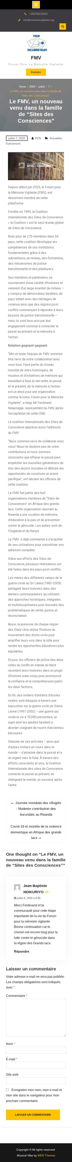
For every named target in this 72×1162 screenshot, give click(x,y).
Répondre (21, 951)
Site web (12, 1074)
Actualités (56, 138)
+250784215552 (38, 13)
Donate (36, 72)
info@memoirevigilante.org (38, 20)
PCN (38, 138)
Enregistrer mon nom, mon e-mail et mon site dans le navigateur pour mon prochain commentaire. (34, 1095)
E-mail (11, 1059)
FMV (36, 57)
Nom (10, 1044)
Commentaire (16, 995)
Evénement (13, 143)
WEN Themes (46, 1155)
